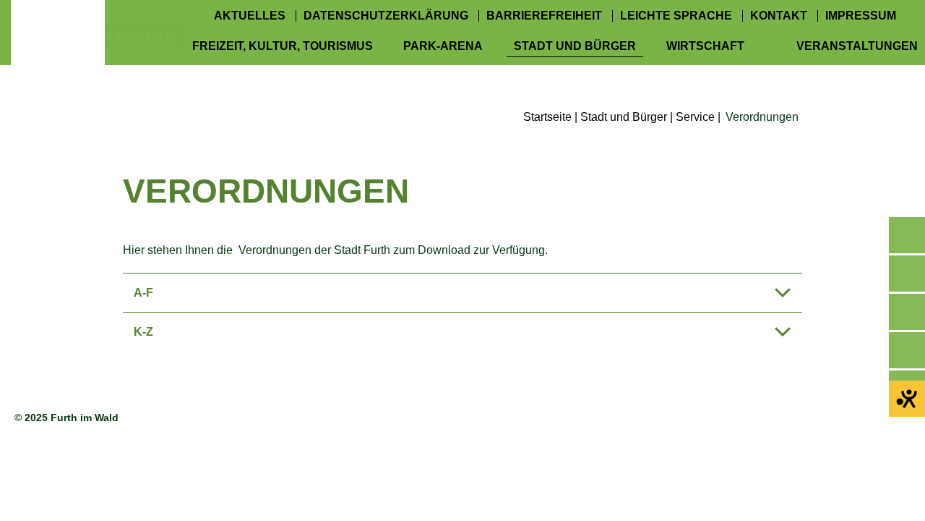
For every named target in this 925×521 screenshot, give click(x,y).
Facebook (907, 273)
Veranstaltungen (857, 46)
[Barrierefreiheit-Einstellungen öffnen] (907, 399)
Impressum (860, 16)
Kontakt (778, 16)
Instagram (907, 350)
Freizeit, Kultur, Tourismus (282, 46)
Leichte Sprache (676, 16)
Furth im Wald (58, 47)
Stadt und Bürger (575, 46)
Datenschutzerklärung (386, 16)
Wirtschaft (705, 46)
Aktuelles (249, 16)
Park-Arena (443, 46)
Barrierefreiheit (544, 16)
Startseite (547, 117)
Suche (907, 312)
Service (695, 117)
